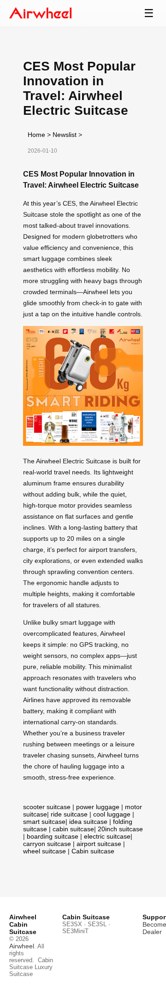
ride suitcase (69, 814)
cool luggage (111, 814)
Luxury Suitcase (31, 970)
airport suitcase (99, 843)
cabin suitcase (73, 829)
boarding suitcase (52, 836)
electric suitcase (107, 836)
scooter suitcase (47, 807)
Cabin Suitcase (31, 963)
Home (36, 134)
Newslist (65, 134)
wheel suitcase (44, 851)
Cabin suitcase (92, 851)
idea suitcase (88, 821)
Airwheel (21, 946)
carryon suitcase (47, 843)
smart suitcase (44, 821)
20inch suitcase (120, 829)
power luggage (97, 807)
